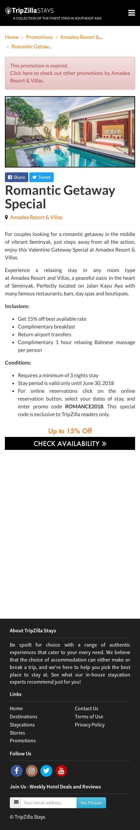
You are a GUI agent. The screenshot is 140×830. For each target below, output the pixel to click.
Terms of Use (89, 716)
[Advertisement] (70, 529)
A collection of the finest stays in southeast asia (57, 18)
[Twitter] (46, 770)
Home (16, 708)
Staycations (22, 724)
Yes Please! (91, 803)
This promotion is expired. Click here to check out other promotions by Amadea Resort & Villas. (70, 72)
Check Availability (67, 443)
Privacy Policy (90, 724)
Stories (17, 732)
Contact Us (86, 708)
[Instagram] (32, 770)
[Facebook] (17, 770)
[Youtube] (61, 770)
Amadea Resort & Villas (36, 217)
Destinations (23, 716)
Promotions (23, 740)
